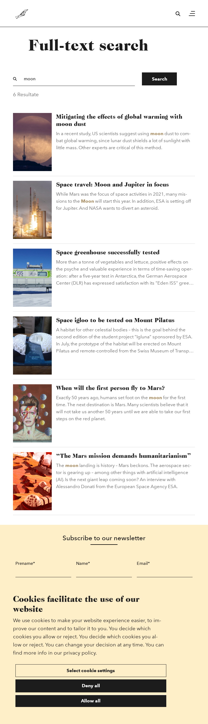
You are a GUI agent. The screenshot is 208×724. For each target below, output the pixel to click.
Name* (83, 563)
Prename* (25, 563)
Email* (143, 563)
